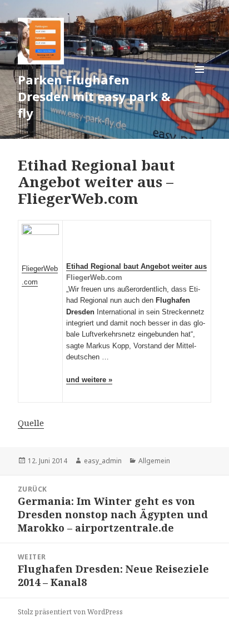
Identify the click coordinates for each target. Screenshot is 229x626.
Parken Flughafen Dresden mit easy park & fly (94, 96)
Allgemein (154, 460)
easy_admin (103, 460)
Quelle (31, 422)
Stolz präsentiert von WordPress (70, 612)
